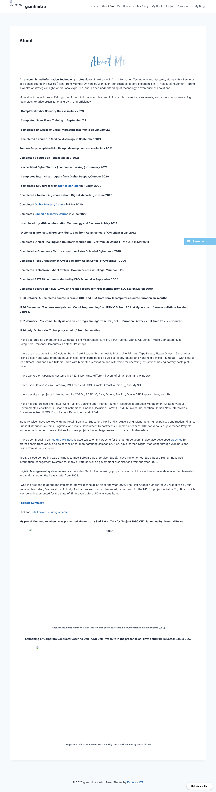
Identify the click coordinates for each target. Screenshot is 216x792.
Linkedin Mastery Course (51, 214)
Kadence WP (135, 782)
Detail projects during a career (50, 512)
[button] (200, 241)
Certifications (125, 6)
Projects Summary (31, 502)
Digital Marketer (69, 185)
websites (176, 439)
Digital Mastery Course (50, 204)
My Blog (199, 6)
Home (94, 6)
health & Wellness (62, 439)
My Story (142, 6)
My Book (157, 6)
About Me (107, 6)
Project (170, 6)
